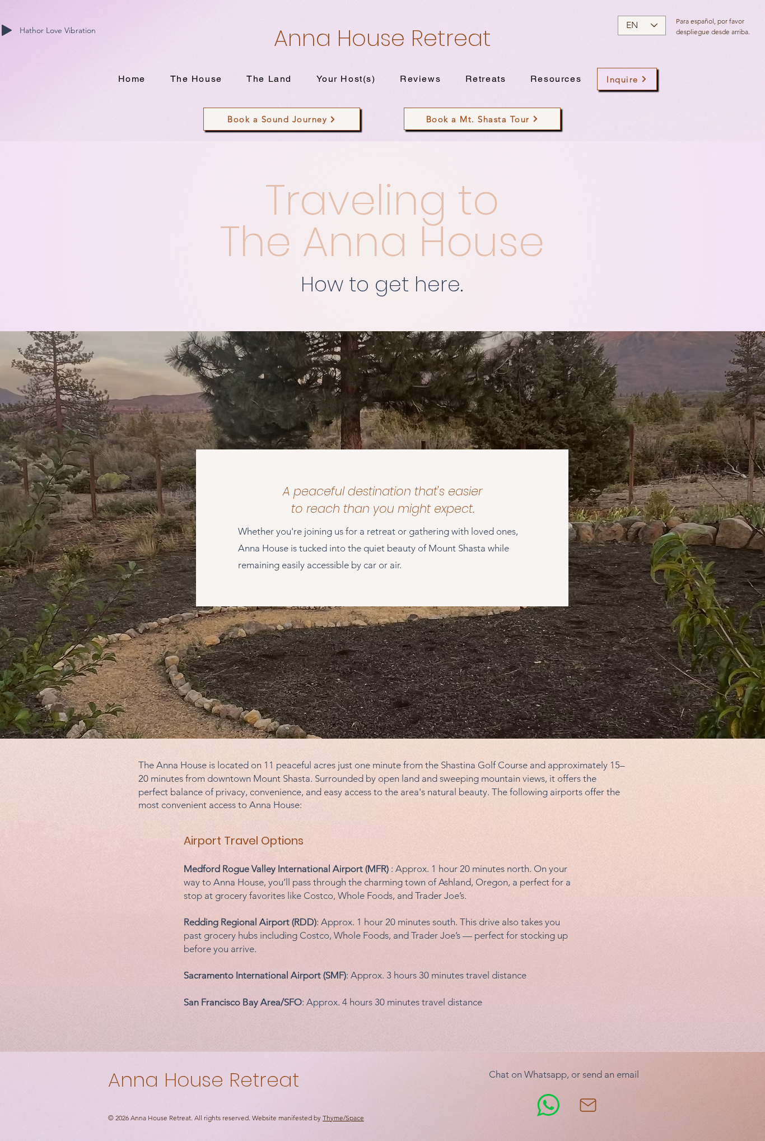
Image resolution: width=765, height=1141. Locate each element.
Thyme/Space (343, 1118)
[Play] (7, 30)
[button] (196, 79)
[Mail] (588, 1105)
